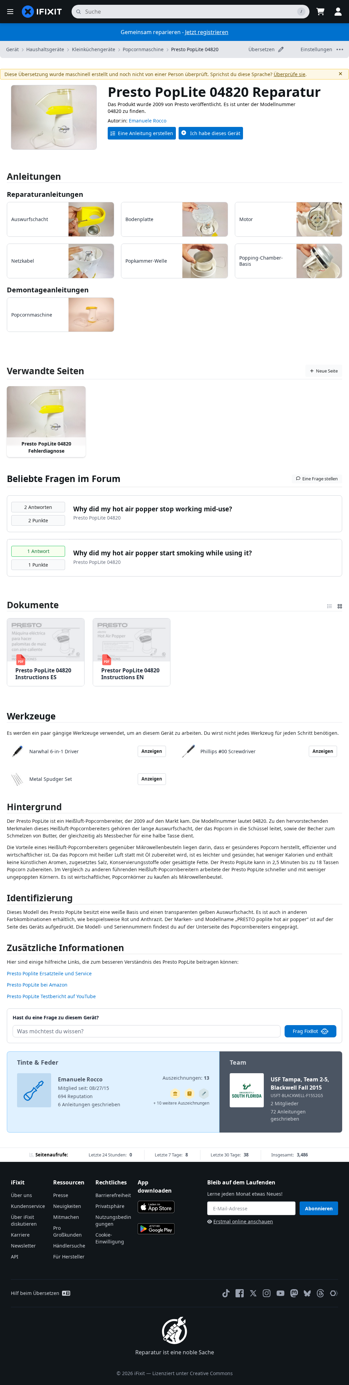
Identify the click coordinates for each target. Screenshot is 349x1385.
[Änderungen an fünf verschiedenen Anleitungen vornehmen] (203, 1093)
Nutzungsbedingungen (113, 1220)
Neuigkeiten (67, 1206)
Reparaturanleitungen (45, 194)
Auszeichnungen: (186, 1078)
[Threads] (320, 1293)
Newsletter (23, 1245)
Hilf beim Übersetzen (35, 1293)
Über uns (21, 1195)
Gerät (12, 49)
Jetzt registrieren (206, 32)
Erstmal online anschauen (243, 1221)
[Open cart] (320, 11)
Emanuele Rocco (147, 120)
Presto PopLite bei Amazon (37, 984)
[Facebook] (240, 1293)
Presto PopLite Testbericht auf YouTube (51, 996)
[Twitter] (253, 1293)
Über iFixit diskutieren (24, 1220)
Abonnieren (319, 1208)
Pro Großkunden (67, 1231)
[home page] (42, 11)
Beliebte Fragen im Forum (64, 478)
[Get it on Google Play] (156, 1229)
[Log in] (338, 11)
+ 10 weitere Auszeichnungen (181, 1103)
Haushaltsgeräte (45, 49)
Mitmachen (66, 1217)
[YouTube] (280, 1293)
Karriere (20, 1234)
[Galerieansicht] (339, 605)
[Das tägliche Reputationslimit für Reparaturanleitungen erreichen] (189, 1093)
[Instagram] (267, 1293)
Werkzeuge (31, 716)
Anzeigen (151, 751)
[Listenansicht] (329, 605)
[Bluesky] (307, 1293)
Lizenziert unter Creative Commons (192, 1373)
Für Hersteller (69, 1256)
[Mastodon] (294, 1293)
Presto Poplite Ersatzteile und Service (49, 973)
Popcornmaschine (143, 49)
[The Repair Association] (334, 1293)
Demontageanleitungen (48, 289)
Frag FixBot (305, 1031)
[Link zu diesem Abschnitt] (3, 808)
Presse (60, 1195)
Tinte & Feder (37, 1062)
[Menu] (10, 11)
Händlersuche (69, 1245)
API (14, 1256)
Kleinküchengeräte (93, 49)
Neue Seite (327, 371)
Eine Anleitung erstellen (145, 133)
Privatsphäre (109, 1206)
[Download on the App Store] (156, 1207)
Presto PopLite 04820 (194, 49)
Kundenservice (28, 1206)
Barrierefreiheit (113, 1195)
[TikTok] (226, 1293)
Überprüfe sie (289, 74)
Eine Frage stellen (320, 479)
